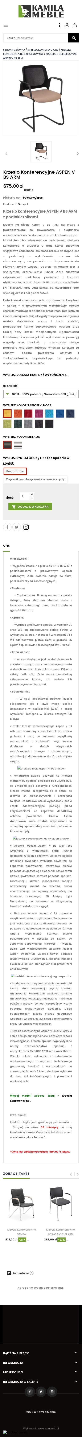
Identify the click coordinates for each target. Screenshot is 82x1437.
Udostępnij (7, 527)
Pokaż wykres (33, 198)
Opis (6, 546)
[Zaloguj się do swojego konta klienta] (66, 25)
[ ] (78, 22)
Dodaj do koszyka (30, 507)
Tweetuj (17, 527)
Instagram (26, 527)
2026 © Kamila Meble (41, 1412)
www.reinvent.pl (48, 1428)
